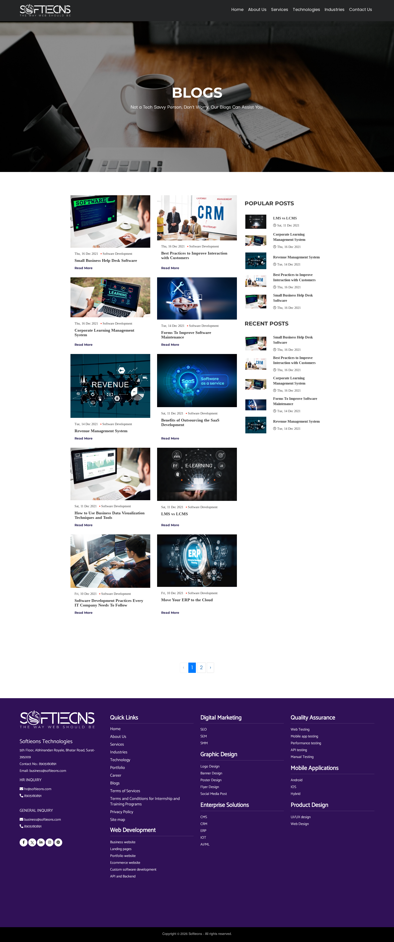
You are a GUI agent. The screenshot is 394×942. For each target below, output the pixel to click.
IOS (293, 787)
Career (115, 775)
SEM (203, 736)
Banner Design (211, 773)
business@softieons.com (47, 771)
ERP (203, 831)
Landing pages (121, 849)
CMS (203, 817)
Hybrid (295, 794)
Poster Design (210, 780)
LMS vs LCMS (285, 218)
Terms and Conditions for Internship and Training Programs (145, 801)
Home (237, 9)
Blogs (115, 783)
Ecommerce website (125, 863)
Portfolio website (123, 856)
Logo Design (209, 766)
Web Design (300, 824)
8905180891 (47, 764)
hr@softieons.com (37, 789)
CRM (203, 824)
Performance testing (306, 743)
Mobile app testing (304, 736)
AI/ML (205, 844)
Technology (120, 760)
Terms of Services (125, 791)
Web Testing (300, 729)
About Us (118, 736)
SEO (203, 729)
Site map (117, 819)
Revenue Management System (296, 257)
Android (296, 780)
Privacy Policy (121, 812)
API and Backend (122, 876)
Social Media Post (213, 794)
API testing (299, 750)
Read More (84, 268)
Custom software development (133, 870)
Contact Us (360, 9)
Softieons (195, 933)
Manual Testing (302, 757)
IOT (203, 838)
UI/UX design (301, 817)
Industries (118, 752)
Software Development (117, 253)
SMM (204, 743)
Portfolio (117, 767)
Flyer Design (209, 787)
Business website (122, 842)
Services (117, 744)
